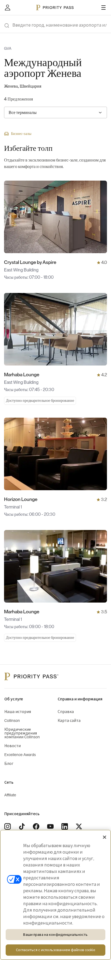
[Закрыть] (104, 837)
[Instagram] (7, 826)
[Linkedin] (64, 826)
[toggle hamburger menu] (103, 7)
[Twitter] (79, 826)
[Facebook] (36, 826)
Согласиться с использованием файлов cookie (55, 950)
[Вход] (7, 7)
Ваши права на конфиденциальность (55, 934)
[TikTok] (22, 826)
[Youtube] (50, 826)
